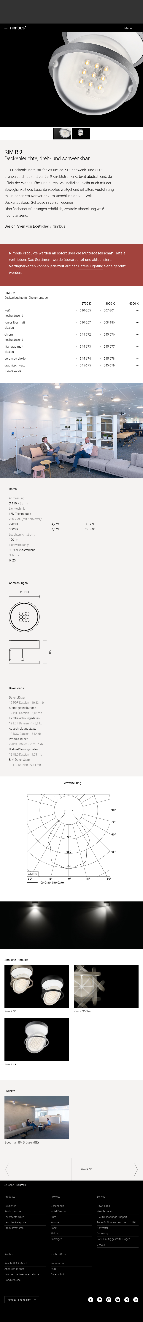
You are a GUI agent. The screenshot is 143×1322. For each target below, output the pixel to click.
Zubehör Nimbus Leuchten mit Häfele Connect (118, 1222)
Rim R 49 (10, 1064)
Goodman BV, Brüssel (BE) (21, 1142)
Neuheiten (10, 1206)
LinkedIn (136, 1299)
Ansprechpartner (14, 1269)
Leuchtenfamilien (14, 1217)
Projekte (55, 1196)
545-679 (109, 365)
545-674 (85, 358)
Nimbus (22, 28)
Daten (13, 489)
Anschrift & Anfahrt (15, 1263)
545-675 (85, 365)
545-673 (85, 346)
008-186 (109, 322)
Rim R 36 (10, 1011)
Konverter (102, 1228)
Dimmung (102, 1233)
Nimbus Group (59, 1254)
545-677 (109, 346)
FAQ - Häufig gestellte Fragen (113, 1239)
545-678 (109, 358)
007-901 (109, 310)
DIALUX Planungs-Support (112, 1217)
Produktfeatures (13, 1228)
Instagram (109, 1299)
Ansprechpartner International (21, 1274)
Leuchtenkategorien (15, 1222)
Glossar (101, 1244)
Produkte (9, 1196)
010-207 (85, 322)
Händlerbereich (105, 1211)
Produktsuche (12, 1211)
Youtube (117, 1299)
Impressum (57, 1263)
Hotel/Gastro (58, 1211)
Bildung (55, 1233)
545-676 (109, 334)
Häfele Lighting (90, 266)
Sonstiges (56, 1239)
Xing (127, 1299)
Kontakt (9, 1254)
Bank (54, 1228)
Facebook (90, 1299)
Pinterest (99, 1299)
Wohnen (55, 1222)
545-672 (85, 334)
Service (101, 1196)
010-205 (85, 310)
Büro (53, 1217)
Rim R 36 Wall (83, 1011)
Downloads (103, 1206)
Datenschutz (58, 1274)
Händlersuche (12, 1280)
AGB (53, 1269)
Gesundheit (57, 1206)
